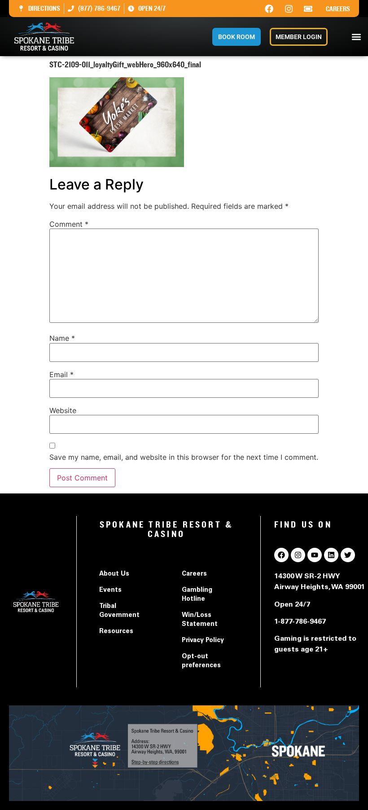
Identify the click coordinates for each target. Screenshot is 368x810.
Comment (68, 224)
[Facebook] (269, 8)
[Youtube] (314, 555)
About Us (114, 574)
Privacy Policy (203, 641)
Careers (338, 9)
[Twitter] (348, 555)
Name (62, 338)
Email (61, 374)
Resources (116, 632)
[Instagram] (288, 8)
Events (110, 590)
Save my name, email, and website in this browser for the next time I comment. (183, 457)
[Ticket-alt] (308, 8)
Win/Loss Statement (200, 620)
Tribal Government (119, 611)
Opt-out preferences (201, 661)
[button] (356, 36)
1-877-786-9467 (300, 621)
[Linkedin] (331, 555)
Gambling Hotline (197, 595)
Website (62, 410)
